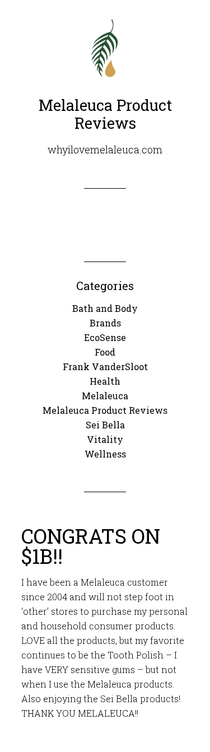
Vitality (105, 439)
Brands (105, 323)
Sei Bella (105, 425)
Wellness (105, 454)
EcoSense (105, 337)
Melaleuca (105, 395)
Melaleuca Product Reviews (105, 410)
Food (105, 352)
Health (105, 381)
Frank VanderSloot (105, 366)
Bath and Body (105, 308)
